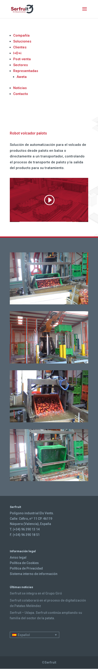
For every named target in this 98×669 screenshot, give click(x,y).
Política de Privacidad (26, 568)
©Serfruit (49, 662)
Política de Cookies (24, 563)
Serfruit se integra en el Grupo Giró (36, 593)
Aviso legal (18, 557)
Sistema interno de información (33, 574)
